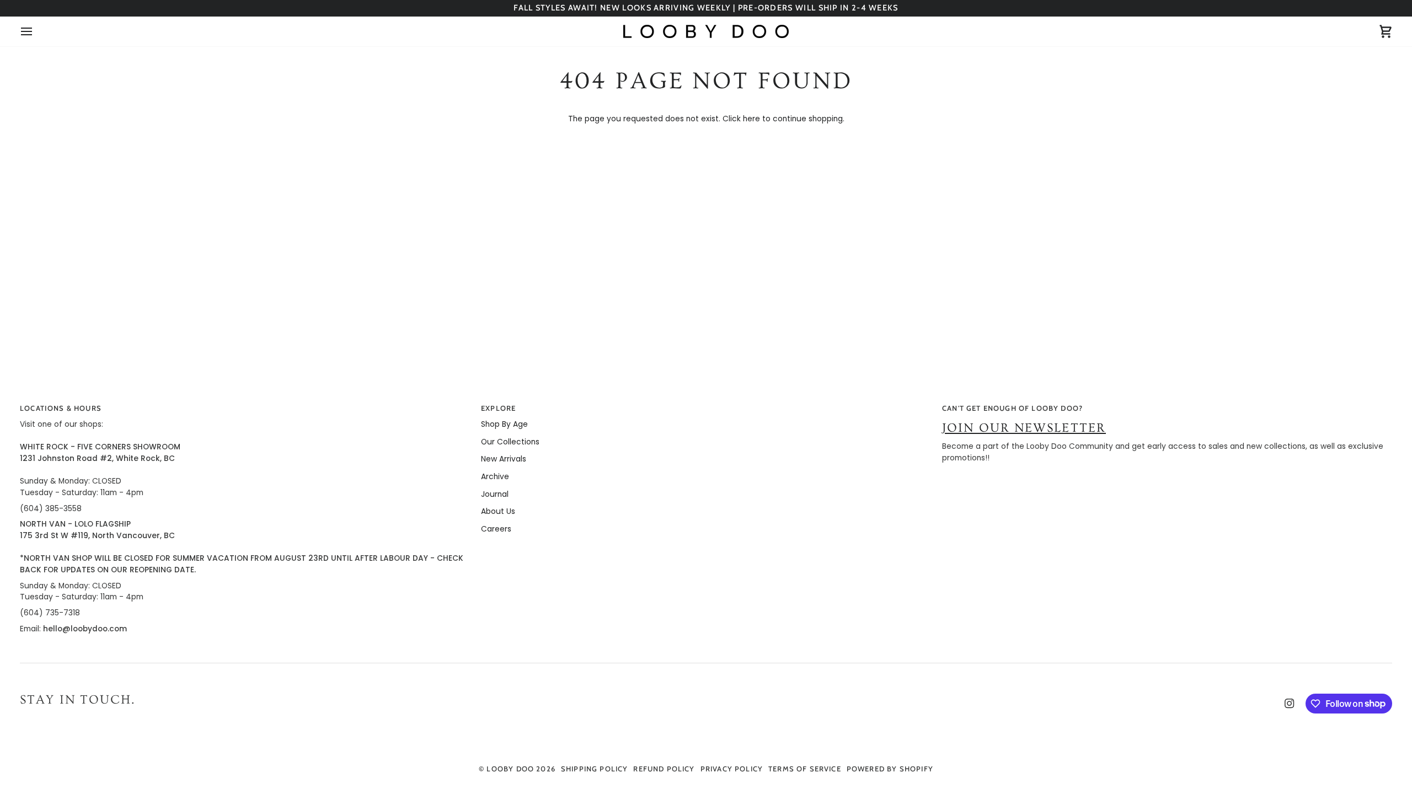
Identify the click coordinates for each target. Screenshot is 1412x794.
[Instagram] (1290, 704)
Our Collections (510, 442)
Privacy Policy (731, 768)
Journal (495, 494)
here (751, 119)
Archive (495, 476)
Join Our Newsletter (1024, 428)
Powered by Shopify (890, 768)
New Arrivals (503, 459)
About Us (498, 511)
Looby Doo (510, 768)
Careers (496, 529)
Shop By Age (504, 424)
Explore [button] (498, 408)
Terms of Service (804, 768)
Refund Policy (663, 768)
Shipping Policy (594, 768)
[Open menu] (36, 31)
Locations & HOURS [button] (60, 408)
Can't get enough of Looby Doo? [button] (1012, 408)
